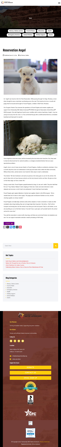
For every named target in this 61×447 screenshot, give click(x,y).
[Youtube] (22, 341)
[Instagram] (15, 341)
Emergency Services (14, 35)
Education (41, 31)
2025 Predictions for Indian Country (15, 265)
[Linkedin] (19, 341)
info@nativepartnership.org (19, 356)
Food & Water (31, 31)
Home (30, 18)
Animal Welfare (28, 35)
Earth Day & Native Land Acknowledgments (17, 261)
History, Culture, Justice (16, 31)
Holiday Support (40, 35)
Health (50, 31)
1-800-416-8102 (16, 359)
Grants (51, 35)
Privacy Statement (44, 442)
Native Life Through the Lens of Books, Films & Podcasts (20, 263)
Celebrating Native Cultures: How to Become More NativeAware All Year (24, 267)
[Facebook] (11, 341)
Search (55, 245)
